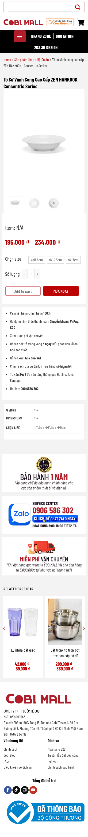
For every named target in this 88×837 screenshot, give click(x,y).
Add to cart (23, 291)
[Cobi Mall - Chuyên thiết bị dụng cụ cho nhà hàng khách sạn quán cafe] (23, 22)
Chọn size (13, 258)
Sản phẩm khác (24, 59)
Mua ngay (61, 291)
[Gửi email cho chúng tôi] (25, 790)
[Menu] (20, 36)
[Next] (74, 143)
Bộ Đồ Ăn (43, 59)
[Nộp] (79, 6)
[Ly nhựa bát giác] (23, 622)
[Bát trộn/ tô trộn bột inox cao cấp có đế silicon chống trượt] (65, 622)
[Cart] (80, 22)
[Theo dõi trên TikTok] (16, 790)
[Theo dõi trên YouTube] (33, 790)
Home (7, 59)
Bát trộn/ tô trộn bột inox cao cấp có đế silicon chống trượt (65, 652)
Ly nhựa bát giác (23, 650)
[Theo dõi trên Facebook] (8, 790)
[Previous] (14, 143)
